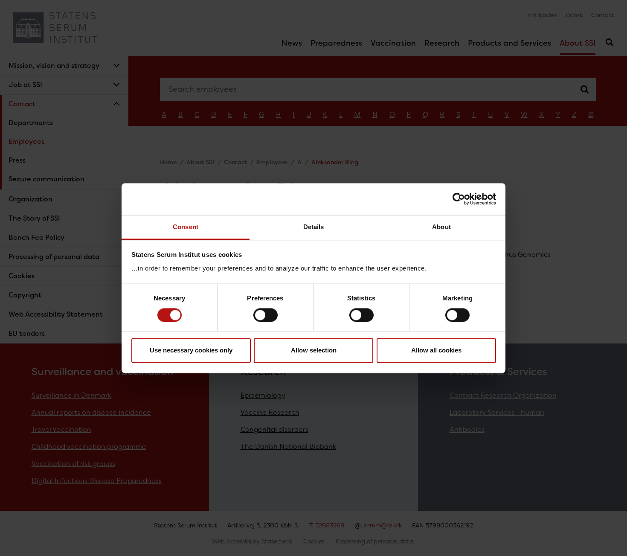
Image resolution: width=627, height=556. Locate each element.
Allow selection (314, 350)
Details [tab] (313, 226)
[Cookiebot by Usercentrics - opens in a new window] (458, 198)
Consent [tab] (185, 226)
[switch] (265, 315)
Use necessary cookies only (191, 350)
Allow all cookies (436, 350)
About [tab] (441, 226)
